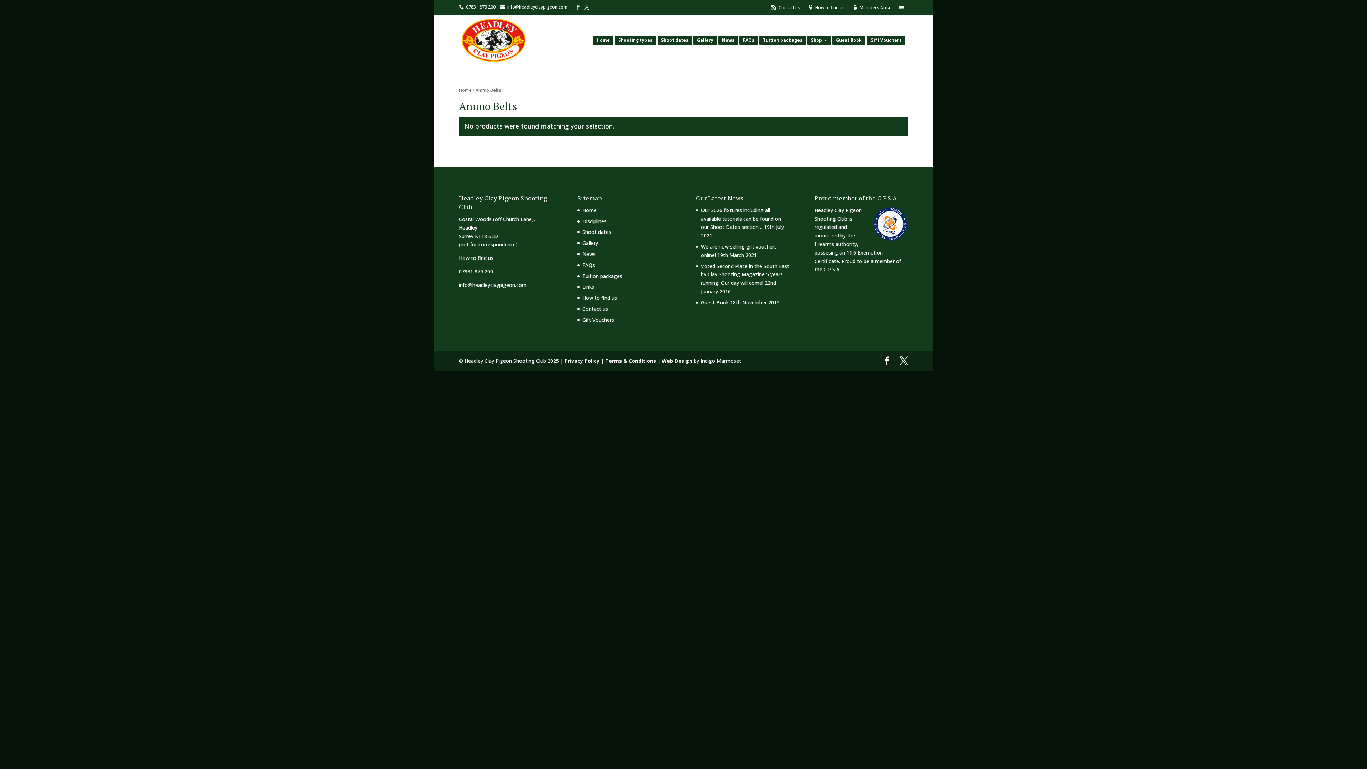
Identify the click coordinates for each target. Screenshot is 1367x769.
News (728, 40)
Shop (816, 40)
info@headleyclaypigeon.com (493, 285)
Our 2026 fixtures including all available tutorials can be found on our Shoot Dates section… (741, 219)
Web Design (677, 360)
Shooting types (635, 40)
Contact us (595, 308)
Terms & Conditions (630, 360)
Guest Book (849, 40)
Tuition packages (782, 40)
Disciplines (594, 221)
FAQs (748, 40)
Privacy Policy (582, 360)
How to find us (476, 258)
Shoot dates (674, 40)
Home (603, 40)
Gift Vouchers (886, 40)
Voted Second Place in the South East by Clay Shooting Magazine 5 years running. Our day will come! (745, 275)
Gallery (705, 40)
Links (588, 286)
